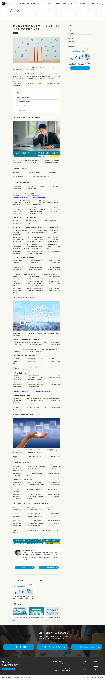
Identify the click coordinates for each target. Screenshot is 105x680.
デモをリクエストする (86, 647)
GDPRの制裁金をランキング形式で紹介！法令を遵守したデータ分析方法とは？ (53, 619)
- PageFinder (56, 668)
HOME (10, 17)
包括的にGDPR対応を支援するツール (25, 105)
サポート (83, 664)
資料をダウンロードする (52, 647)
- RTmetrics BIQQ (65, 665)
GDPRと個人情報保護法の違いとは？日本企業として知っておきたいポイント (20, 619)
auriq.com (95, 669)
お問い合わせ (9, 669)
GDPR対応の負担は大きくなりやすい (25, 97)
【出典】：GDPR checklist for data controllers (26, 404)
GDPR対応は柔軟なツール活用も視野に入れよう (27, 110)
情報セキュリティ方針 (27, 677)
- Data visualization (66, 670)
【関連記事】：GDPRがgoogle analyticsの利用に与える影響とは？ (29, 197)
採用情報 (95, 661)
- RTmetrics (56, 670)
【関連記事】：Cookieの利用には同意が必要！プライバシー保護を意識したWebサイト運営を (35, 178)
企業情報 (95, 664)
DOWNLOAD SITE (96, 3)
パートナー (95, 666)
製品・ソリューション (58, 661)
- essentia (55, 663)
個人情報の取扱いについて (18, 677)
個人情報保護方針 (9, 677)
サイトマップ (35, 677)
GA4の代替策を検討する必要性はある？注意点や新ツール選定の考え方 (36, 619)
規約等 (3, 677)
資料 (82, 666)
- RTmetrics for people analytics (69, 663)
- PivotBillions (56, 665)
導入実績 (83, 661)
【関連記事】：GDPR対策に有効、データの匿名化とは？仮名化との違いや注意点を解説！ (34, 391)
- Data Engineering (65, 668)
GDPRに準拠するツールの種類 (23, 101)
